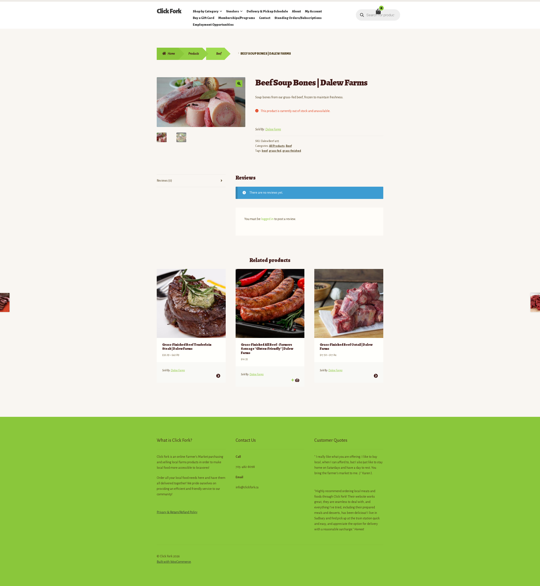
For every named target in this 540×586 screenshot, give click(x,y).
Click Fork (169, 11)
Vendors (232, 11)
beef (265, 150)
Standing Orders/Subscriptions (298, 18)
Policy (193, 512)
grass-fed (275, 150)
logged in (267, 219)
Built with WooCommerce (174, 561)
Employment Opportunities (213, 24)
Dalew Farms (273, 129)
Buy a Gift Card (203, 18)
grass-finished (291, 150)
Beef (218, 53)
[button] (239, 83)
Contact (264, 18)
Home (171, 53)
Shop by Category (206, 11)
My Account (313, 11)
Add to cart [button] (297, 380)
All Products (277, 145)
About (296, 11)
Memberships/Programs (236, 18)
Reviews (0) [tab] (164, 180)
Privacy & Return (168, 512)
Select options (218, 376)
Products (193, 53)
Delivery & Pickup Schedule (267, 11)
